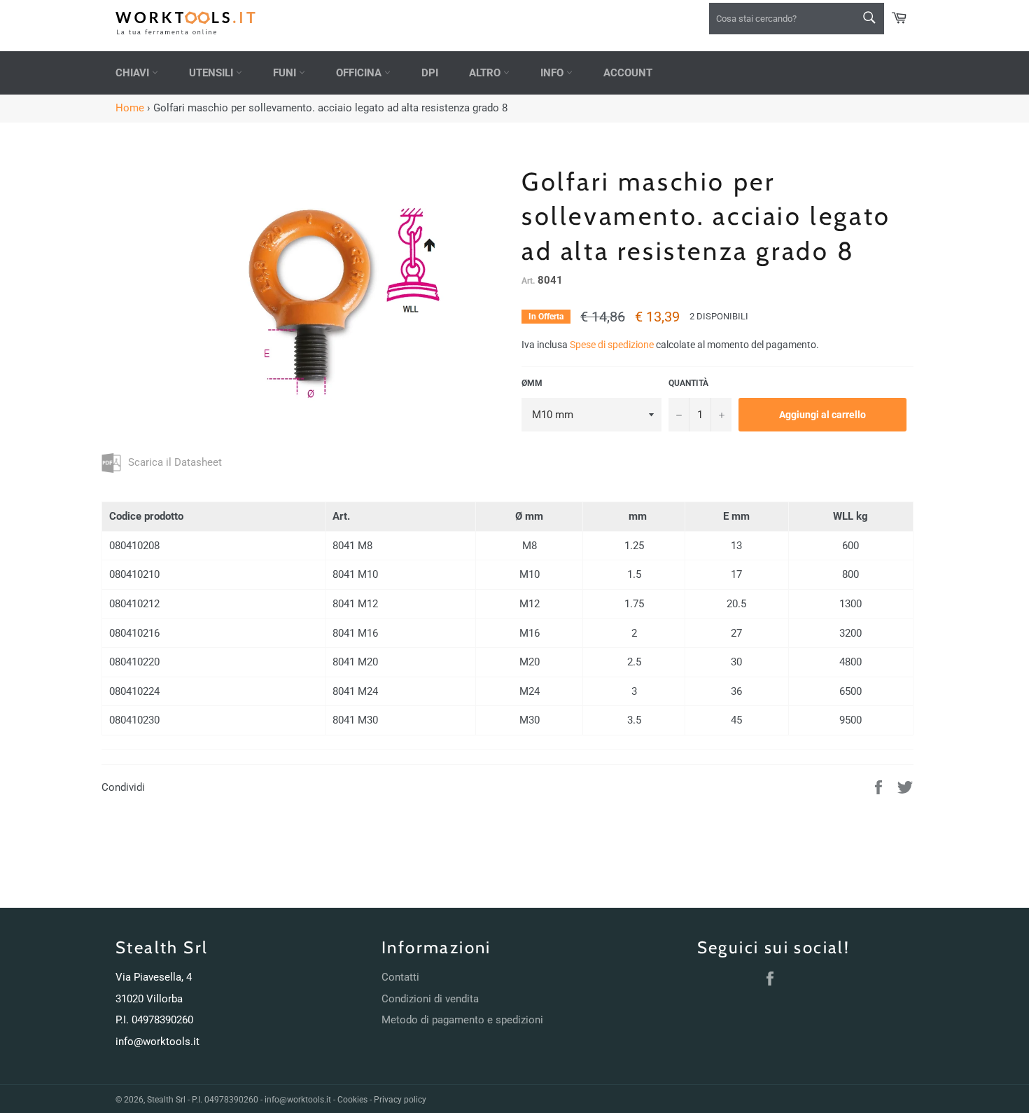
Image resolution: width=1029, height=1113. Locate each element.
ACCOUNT (627, 73)
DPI (429, 73)
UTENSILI (212, 73)
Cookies (352, 1100)
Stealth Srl (166, 1100)
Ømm (532, 383)
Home (129, 108)
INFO (553, 73)
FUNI (286, 73)
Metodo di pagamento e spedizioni (462, 1020)
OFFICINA (360, 73)
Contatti (400, 977)
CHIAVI (133, 73)
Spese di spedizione (612, 344)
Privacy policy (400, 1100)
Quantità (688, 383)
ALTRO (486, 73)
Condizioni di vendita (430, 999)
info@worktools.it (157, 1041)
